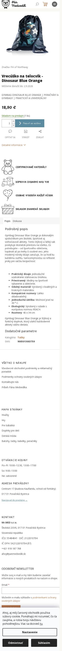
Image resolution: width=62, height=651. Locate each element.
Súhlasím (44, 643)
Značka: (15, 67)
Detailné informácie (12, 145)
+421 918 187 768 (11, 548)
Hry (3, 420)
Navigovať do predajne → (14, 500)
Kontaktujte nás (10, 381)
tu (41, 624)
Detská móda (9, 435)
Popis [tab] (7, 221)
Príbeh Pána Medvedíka (14, 387)
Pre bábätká (8, 425)
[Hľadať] (37, 4)
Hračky (5, 414)
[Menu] (54, 4)
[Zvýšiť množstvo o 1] (13, 121)
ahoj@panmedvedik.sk (14, 553)
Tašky (21, 337)
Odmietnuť (15, 643)
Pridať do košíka (32, 123)
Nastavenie (30, 632)
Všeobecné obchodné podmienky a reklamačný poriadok (27, 370)
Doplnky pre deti (10, 430)
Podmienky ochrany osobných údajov (22, 376)
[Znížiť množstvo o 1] (13, 125)
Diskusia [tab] (17, 221)
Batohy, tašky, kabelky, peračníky (19, 441)
